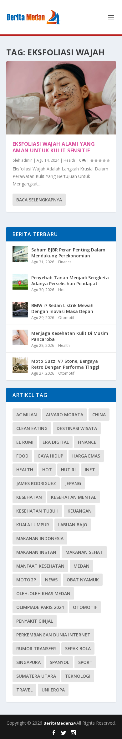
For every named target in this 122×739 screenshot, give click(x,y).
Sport (85, 662)
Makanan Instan (36, 552)
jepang (73, 483)
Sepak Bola (78, 648)
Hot (61, 289)
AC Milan (26, 415)
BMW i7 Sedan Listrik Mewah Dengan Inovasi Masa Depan (62, 308)
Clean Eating (32, 428)
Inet (90, 470)
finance (87, 442)
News (51, 580)
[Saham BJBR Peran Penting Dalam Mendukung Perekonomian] (20, 254)
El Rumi (24, 442)
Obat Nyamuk (83, 580)
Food (22, 456)
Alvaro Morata (64, 415)
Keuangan (80, 511)
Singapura (28, 662)
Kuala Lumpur (32, 525)
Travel (24, 690)
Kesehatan (29, 497)
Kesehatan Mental (73, 497)
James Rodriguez (36, 483)
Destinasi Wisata (77, 428)
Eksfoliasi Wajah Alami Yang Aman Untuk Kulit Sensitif (54, 147)
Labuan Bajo (72, 525)
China (99, 415)
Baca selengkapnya (39, 200)
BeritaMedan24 (59, 723)
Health (69, 160)
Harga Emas (86, 456)
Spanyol (59, 662)
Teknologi (77, 676)
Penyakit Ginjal (34, 621)
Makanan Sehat (84, 552)
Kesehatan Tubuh (37, 511)
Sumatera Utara (36, 676)
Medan (81, 566)
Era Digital (56, 442)
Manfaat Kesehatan (40, 566)
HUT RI (68, 470)
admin (27, 160)
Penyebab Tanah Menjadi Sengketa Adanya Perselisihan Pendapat (70, 280)
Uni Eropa (53, 690)
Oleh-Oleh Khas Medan (43, 593)
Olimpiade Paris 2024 (40, 607)
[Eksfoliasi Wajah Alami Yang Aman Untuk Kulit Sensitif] (61, 97)
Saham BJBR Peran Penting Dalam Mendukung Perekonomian (68, 252)
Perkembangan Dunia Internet (53, 635)
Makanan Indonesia (40, 538)
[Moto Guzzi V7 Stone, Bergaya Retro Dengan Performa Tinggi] (20, 365)
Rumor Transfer (36, 648)
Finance (65, 262)
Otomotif (66, 317)
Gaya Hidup (50, 456)
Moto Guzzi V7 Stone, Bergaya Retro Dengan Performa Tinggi (65, 364)
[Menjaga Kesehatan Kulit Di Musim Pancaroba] (20, 337)
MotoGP (26, 580)
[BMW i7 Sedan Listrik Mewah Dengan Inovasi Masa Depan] (20, 309)
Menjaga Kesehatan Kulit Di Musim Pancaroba (69, 336)
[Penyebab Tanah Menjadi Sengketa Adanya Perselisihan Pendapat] (20, 282)
